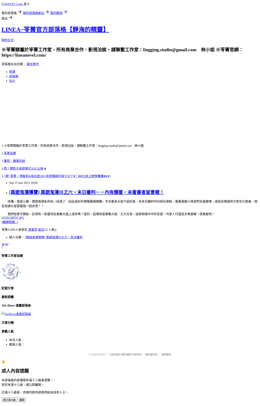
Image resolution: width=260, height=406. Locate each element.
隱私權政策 (151, 354)
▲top (5, 244)
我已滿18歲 (9, 400)
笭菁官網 (10, 153)
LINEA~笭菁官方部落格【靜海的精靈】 (55, 29)
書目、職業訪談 (14, 161)
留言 (41, 229)
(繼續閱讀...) (10, 222)
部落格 (13, 76)
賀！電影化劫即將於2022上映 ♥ (25, 168)
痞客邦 (32, 229)
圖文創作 (33, 64)
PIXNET (101, 354)
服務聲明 (166, 354)
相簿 (12, 71)
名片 (12, 80)
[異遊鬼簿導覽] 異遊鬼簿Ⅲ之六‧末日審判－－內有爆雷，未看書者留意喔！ (86, 192)
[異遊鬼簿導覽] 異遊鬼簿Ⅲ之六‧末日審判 (54, 237)
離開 (21, 400)
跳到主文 (8, 40)
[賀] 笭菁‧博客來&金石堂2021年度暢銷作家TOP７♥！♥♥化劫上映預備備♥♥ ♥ (57, 176)
